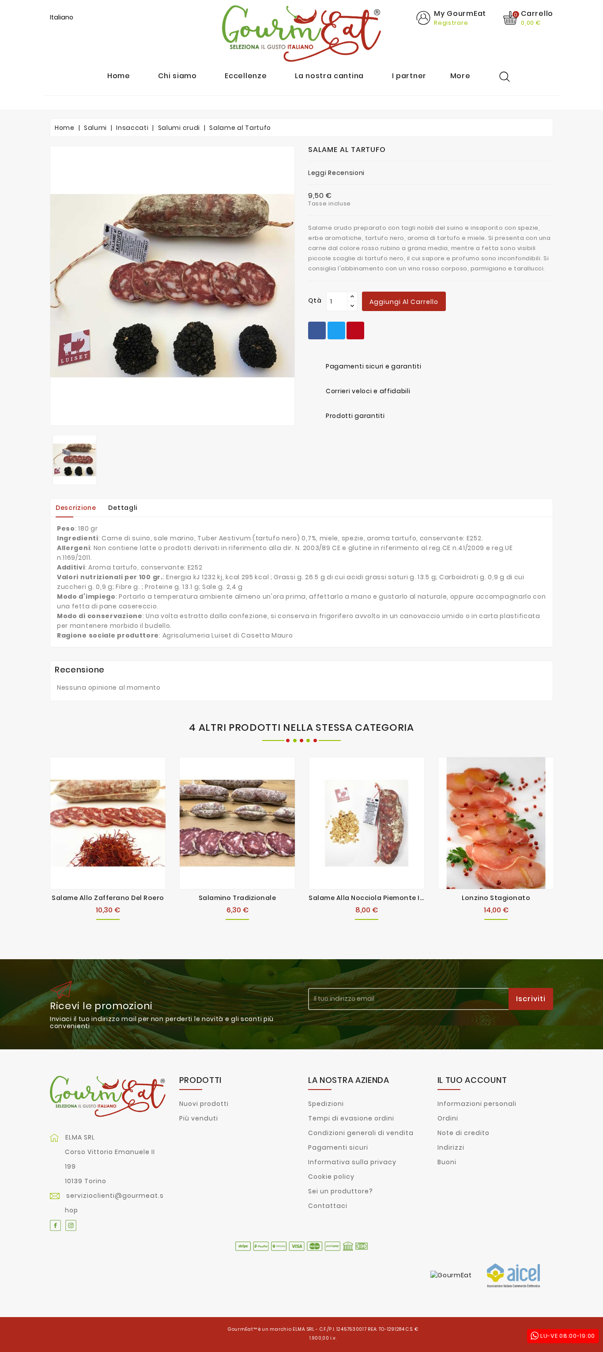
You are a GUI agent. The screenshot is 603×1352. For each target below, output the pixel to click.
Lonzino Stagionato (496, 897)
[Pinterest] (355, 330)
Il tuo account (472, 1080)
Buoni (446, 1162)
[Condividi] (317, 330)
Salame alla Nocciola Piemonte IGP (369, 897)
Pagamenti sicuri (338, 1147)
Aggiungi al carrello (403, 301)
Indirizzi (450, 1147)
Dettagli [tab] (122, 507)
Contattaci (327, 1205)
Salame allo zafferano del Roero (108, 897)
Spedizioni (326, 1103)
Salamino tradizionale (237, 897)
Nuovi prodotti (204, 1103)
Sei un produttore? (340, 1191)
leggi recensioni (336, 172)
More (460, 76)
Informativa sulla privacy (352, 1162)
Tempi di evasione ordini (351, 1118)
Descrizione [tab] (76, 507)
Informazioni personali (476, 1103)
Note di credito (463, 1132)
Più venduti (198, 1118)
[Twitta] (336, 330)
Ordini (447, 1118)
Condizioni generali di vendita (361, 1132)
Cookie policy (331, 1176)
